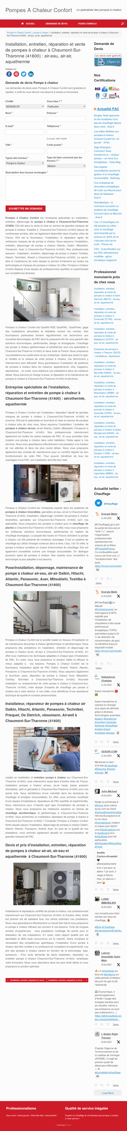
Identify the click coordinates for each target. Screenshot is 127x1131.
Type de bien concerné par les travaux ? (64, 159)
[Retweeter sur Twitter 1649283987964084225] (103, 742)
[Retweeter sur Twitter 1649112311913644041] (103, 889)
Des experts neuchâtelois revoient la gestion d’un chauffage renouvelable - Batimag (107, 172)
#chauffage (111, 725)
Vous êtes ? (54, 101)
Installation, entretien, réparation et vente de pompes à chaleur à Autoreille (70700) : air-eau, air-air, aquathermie (107, 409)
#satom (99, 718)
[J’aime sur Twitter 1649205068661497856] (109, 782)
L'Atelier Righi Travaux (109, 1035)
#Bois (98, 927)
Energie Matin (109, 514)
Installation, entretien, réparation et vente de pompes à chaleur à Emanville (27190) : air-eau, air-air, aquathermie (108, 315)
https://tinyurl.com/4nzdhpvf (110, 651)
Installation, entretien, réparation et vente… (26, 980)
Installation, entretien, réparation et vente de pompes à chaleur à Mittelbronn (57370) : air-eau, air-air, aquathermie (106, 335)
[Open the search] (122, 23)
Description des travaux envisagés (26, 172)
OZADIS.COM (109, 751)
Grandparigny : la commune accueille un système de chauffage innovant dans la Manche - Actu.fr (108, 210)
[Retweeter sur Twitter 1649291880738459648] (103, 664)
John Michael (109, 791)
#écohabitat (101, 1072)
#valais (99, 729)
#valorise (111, 722)
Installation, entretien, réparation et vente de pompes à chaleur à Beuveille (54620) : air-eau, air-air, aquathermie (107, 369)
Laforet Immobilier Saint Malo (110, 956)
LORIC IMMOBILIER (108, 901)
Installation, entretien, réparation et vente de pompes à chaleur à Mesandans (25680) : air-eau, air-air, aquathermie (106, 389)
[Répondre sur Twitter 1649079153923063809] (97, 1024)
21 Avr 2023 (106, 517)
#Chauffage (110, 765)
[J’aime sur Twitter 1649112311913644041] (109, 889)
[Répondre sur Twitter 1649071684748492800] (97, 1085)
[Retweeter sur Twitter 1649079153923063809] (103, 1024)
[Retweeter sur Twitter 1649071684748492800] (103, 1085)
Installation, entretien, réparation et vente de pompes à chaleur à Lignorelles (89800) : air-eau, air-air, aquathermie (106, 469)
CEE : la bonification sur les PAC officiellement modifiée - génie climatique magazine (107, 254)
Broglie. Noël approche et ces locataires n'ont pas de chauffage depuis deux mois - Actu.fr (107, 121)
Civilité (9, 101)
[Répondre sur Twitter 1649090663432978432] (97, 943)
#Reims (99, 805)
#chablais (100, 733)
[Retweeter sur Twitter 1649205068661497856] (103, 782)
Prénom (52, 113)
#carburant (103, 833)
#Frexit (98, 846)
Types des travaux (16, 158)
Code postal (55, 145)
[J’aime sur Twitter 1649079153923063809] (109, 1024)
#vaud (106, 729)
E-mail (9, 126)
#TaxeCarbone (108, 829)
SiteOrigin (61, 1125)
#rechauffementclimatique (109, 812)
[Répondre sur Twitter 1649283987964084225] (97, 742)
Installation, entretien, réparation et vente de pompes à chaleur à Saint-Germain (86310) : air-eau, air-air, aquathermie (107, 295)
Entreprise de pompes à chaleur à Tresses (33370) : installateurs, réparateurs (107, 352)
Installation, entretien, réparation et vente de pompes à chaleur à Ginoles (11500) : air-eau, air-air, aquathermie (106, 449)
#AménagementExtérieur (108, 930)
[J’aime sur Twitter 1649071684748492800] (109, 1085)
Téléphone (54, 126)
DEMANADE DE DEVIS (56, 23)
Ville (8, 145)
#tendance (110, 974)
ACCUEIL (30, 23)
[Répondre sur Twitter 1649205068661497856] (97, 782)
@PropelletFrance (105, 548)
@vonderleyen (103, 822)
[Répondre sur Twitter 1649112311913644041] (97, 889)
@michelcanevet (104, 609)
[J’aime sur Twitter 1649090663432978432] (109, 943)
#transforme (109, 718)
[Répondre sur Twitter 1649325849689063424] (97, 579)
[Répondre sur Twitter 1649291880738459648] (97, 664)
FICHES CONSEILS (87, 23)
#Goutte (99, 772)
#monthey (100, 722)
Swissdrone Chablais (108, 678)
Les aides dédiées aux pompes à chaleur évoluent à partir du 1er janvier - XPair (106, 137)
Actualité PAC (108, 108)
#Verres (111, 769)
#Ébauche (100, 769)
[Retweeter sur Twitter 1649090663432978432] (103, 943)
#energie (100, 725)
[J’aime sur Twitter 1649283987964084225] (109, 742)
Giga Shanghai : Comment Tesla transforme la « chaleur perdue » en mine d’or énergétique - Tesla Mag (107, 154)
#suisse (110, 733)
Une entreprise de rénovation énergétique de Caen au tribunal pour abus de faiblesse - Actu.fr (107, 190)
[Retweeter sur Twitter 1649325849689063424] (103, 579)
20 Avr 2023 (106, 795)
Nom (9, 113)
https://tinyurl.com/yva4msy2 (110, 566)
